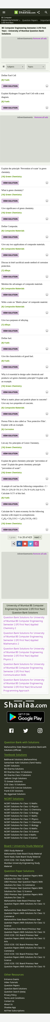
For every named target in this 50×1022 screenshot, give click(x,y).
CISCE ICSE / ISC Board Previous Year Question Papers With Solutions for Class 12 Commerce (24, 947)
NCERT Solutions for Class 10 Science (21, 831)
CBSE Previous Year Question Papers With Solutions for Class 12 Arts (23, 877)
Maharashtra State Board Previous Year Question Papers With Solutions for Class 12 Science (24, 922)
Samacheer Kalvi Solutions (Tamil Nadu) (22, 762)
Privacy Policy (10, 995)
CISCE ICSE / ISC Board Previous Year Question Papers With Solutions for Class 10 (24, 965)
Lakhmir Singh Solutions (15, 778)
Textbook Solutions (15, 754)
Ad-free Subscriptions (14, 1010)
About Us (8, 1004)
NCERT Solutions (12, 765)
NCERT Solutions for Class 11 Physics (21, 819)
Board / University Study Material (23, 846)
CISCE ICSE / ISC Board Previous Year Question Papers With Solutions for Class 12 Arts (24, 938)
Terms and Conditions (14, 998)
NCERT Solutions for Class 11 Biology (21, 825)
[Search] (46, 12)
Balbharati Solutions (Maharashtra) (20, 759)
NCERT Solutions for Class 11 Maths (20, 815)
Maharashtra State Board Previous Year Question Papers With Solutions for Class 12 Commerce (24, 913)
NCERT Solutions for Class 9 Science (21, 837)
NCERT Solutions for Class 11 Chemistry (22, 822)
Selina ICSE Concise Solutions (18, 787)
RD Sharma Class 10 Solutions (18, 772)
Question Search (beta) (14, 991)
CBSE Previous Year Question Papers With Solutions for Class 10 (23, 896)
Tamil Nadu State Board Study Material (22, 856)
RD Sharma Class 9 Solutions (17, 775)
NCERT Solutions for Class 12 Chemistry (22, 809)
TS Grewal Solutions (13, 781)
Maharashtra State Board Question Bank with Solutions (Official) (25, 748)
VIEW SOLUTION (10, 86)
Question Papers (12, 985)
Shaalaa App (10, 1007)
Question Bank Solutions (15, 988)
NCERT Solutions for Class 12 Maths (20, 803)
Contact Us (9, 1001)
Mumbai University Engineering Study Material (22, 864)
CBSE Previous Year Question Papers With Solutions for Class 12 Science (23, 889)
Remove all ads (40, 38)
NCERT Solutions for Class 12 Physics (21, 806)
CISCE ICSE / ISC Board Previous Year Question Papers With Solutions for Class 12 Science (24, 957)
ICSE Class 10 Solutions (15, 784)
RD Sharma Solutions (14, 768)
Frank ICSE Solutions (13, 790)
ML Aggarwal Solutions (15, 794)
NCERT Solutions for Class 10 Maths (20, 828)
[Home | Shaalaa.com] (16, 12)
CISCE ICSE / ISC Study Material (18, 860)
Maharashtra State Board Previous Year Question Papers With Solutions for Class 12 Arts (24, 903)
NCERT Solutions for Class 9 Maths (20, 834)
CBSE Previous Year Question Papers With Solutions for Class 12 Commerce (23, 883)
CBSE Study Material (13, 850)
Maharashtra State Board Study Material (23, 853)
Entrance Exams (11, 979)
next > (37, 537)
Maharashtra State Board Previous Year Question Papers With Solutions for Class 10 (24, 930)
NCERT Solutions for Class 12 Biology (21, 812)
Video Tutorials (11, 982)
